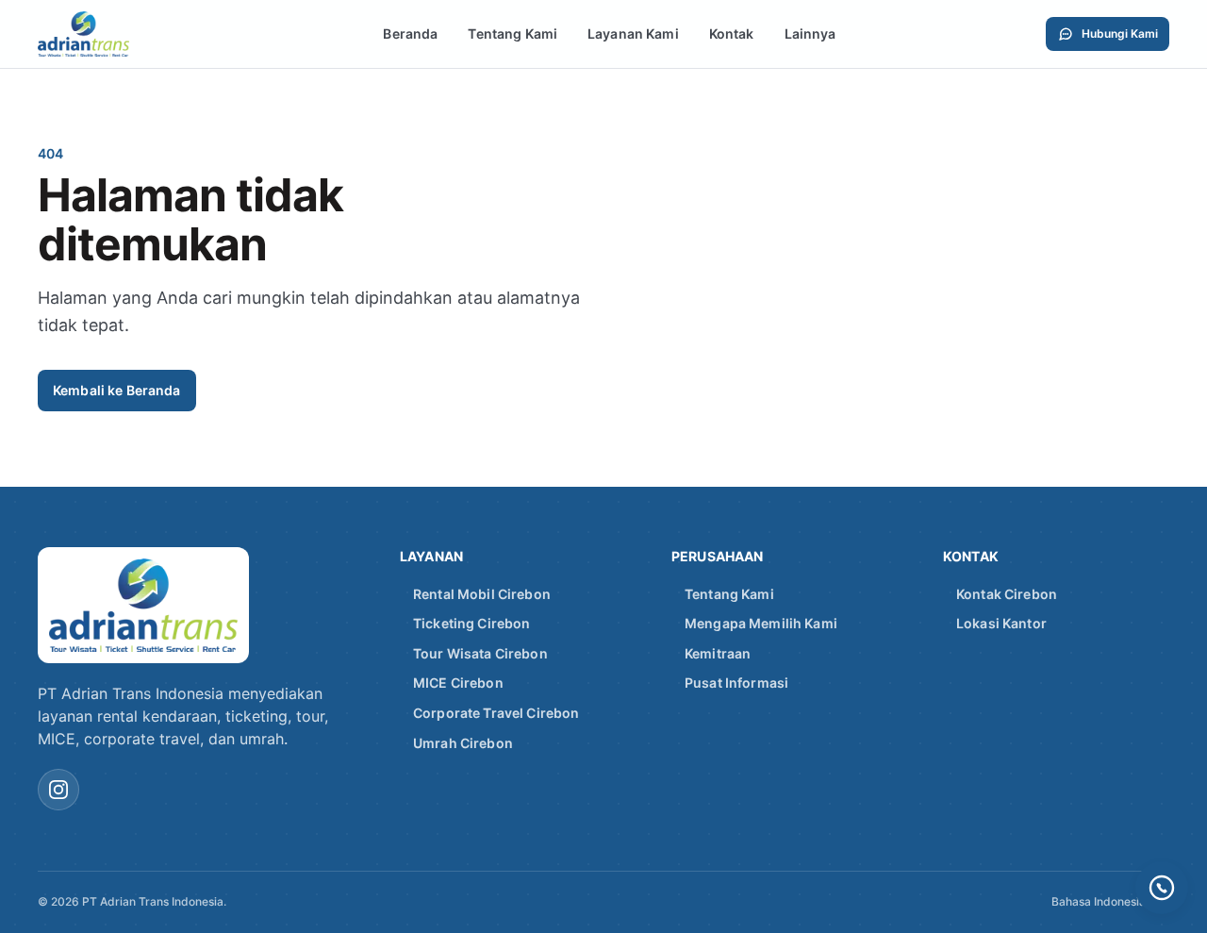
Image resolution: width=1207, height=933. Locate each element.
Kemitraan (718, 653)
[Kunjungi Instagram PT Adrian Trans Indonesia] (58, 789)
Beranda (410, 33)
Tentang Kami (512, 33)
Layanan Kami (633, 33)
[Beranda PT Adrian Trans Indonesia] (106, 34)
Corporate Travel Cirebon (496, 713)
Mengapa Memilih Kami (761, 623)
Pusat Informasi (736, 683)
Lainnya (810, 33)
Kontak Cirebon (1006, 594)
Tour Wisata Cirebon (480, 653)
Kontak (731, 33)
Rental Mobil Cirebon (482, 594)
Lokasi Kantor (1001, 623)
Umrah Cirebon (463, 743)
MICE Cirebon (458, 683)
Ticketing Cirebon (471, 623)
